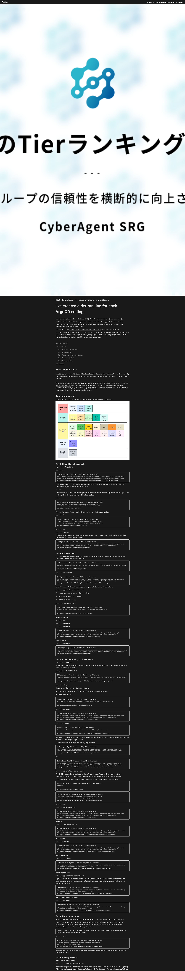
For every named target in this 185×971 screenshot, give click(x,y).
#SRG (58, 322)
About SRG (150, 2)
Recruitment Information (175, 2)
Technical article (160, 2)
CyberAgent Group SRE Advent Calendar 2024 (85, 329)
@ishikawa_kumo (115, 319)
